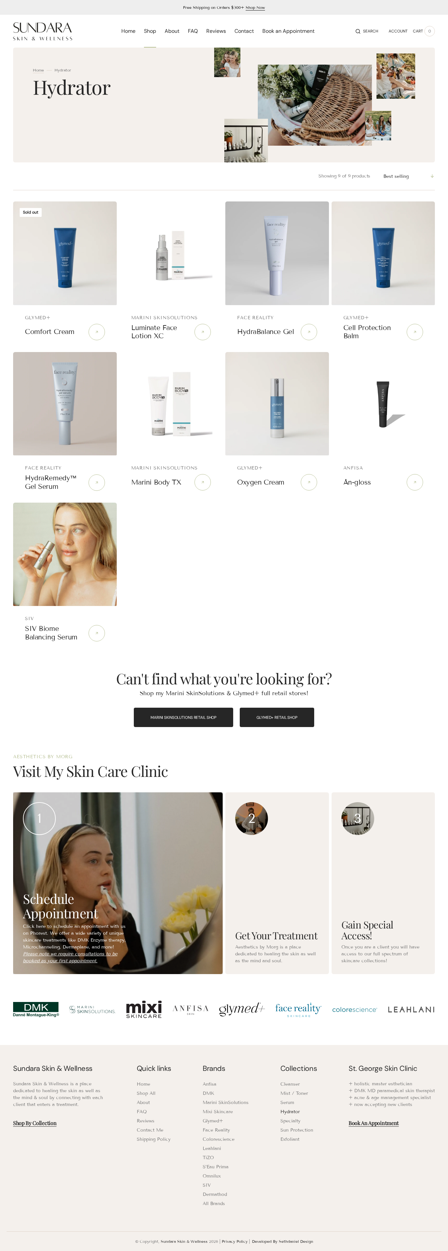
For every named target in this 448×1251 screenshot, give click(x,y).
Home (38, 70)
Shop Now (255, 7)
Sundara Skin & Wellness (184, 1241)
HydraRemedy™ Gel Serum (51, 482)
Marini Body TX (156, 482)
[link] (65, 253)
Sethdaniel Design (296, 1241)
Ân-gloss (357, 482)
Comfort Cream (49, 331)
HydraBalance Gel (265, 331)
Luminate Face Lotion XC (154, 331)
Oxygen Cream (260, 482)
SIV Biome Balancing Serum (51, 632)
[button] (367, 31)
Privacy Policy (235, 1241)
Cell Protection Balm (367, 331)
